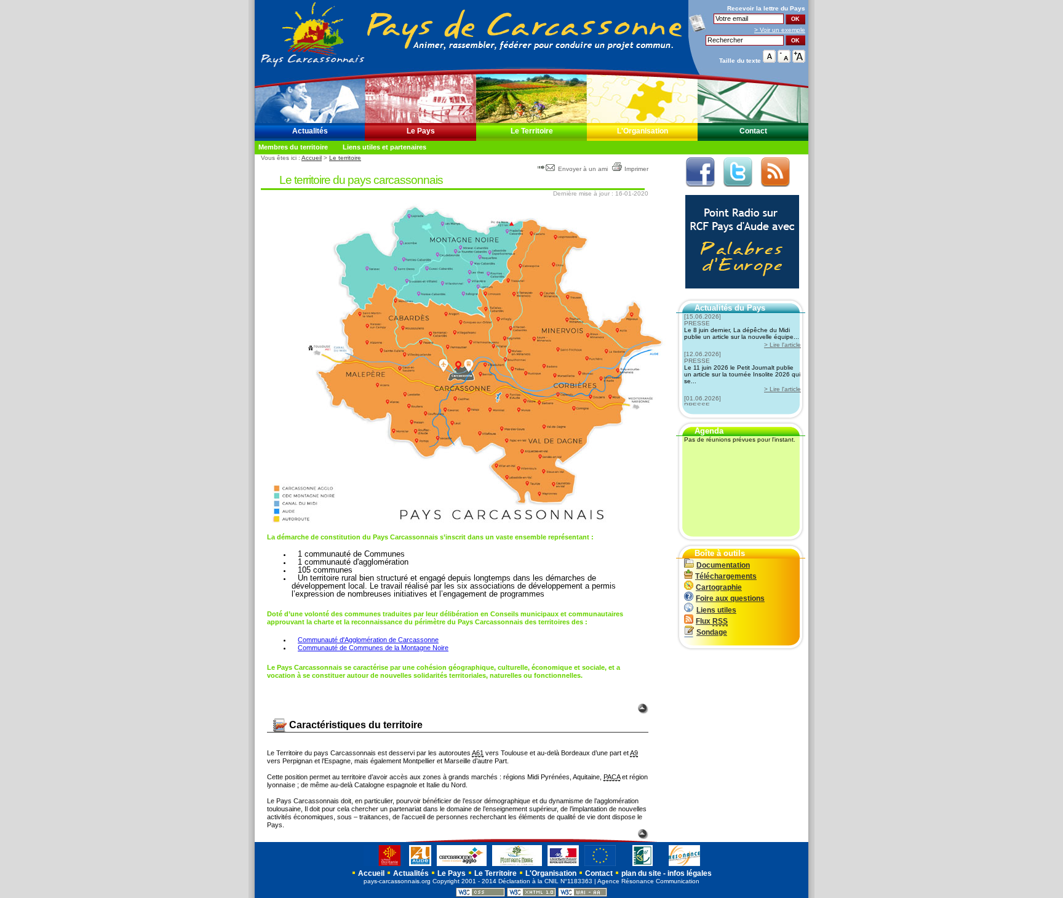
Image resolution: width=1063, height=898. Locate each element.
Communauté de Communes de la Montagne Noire (373, 647)
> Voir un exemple (779, 29)
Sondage (711, 632)
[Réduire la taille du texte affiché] (784, 60)
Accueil (311, 157)
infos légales (689, 873)
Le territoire (345, 157)
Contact (753, 131)
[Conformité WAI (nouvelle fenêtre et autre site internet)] (582, 894)
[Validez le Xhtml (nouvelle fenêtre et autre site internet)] (531, 894)
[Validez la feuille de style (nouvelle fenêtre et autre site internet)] (480, 894)
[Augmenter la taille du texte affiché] (798, 60)
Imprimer (636, 168)
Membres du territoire (293, 147)
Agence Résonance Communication (648, 881)
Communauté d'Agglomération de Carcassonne (368, 639)
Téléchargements (726, 576)
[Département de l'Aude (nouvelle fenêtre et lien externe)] (420, 865)
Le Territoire (532, 131)
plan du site (641, 873)
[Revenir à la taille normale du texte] (769, 60)
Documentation (723, 565)
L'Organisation (642, 131)
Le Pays (421, 131)
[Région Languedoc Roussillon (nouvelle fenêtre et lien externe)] (383, 865)
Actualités (310, 131)
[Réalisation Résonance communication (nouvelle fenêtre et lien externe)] (684, 865)
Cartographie (719, 587)
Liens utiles (716, 610)
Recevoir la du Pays (766, 8)
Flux (712, 621)
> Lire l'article (782, 344)
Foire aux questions (730, 598)
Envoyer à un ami (583, 168)
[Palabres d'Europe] (739, 295)
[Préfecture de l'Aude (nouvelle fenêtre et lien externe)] (563, 865)
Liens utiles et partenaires (384, 147)
